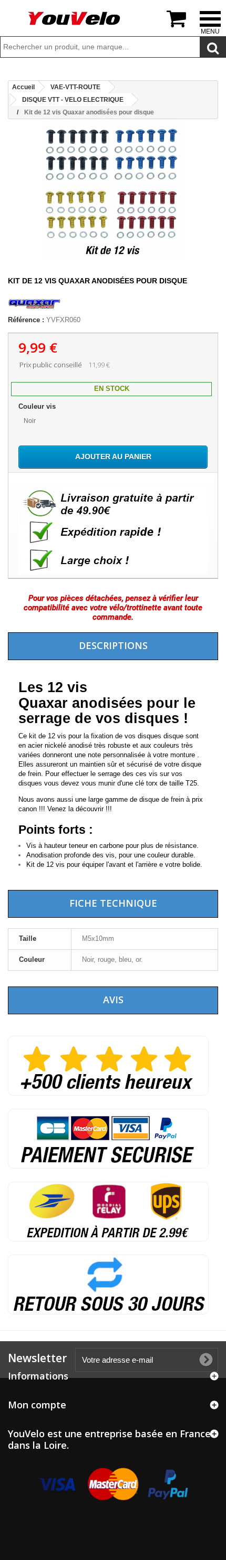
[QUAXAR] (34, 310)
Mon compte (37, 1404)
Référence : (26, 320)
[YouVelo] (75, 18)
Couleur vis (38, 406)
